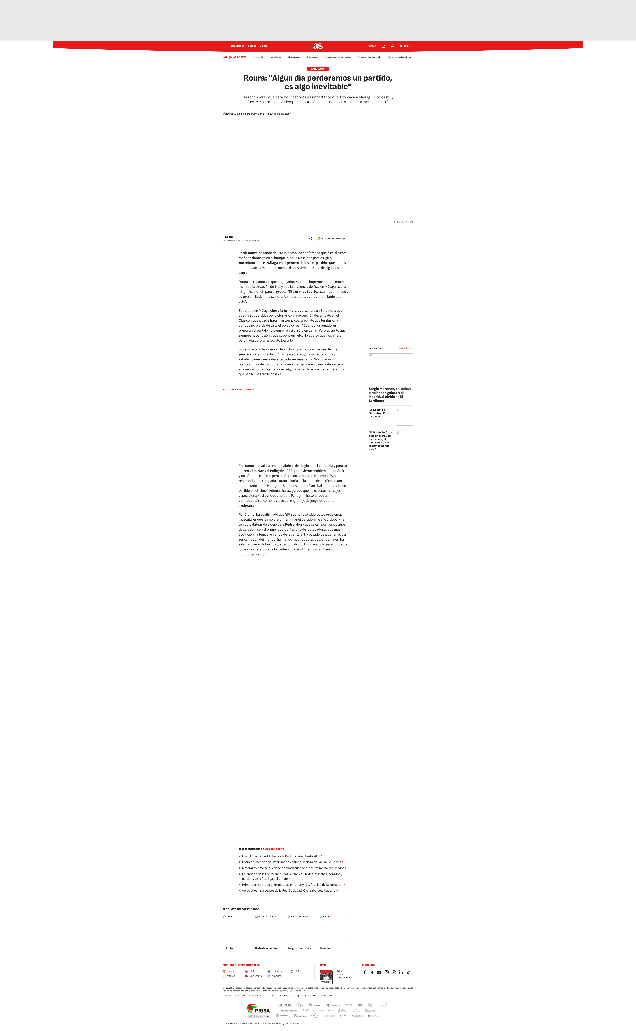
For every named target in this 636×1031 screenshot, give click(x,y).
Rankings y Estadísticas (399, 57)
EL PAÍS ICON (329, 1016)
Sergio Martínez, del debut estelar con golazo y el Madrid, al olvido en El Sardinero (390, 395)
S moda (343, 1016)
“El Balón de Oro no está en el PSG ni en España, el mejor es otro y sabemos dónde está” (381, 441)
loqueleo (358, 1016)
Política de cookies (281, 995)
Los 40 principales (299, 1005)
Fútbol (252, 46)
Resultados (237, 46)
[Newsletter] (383, 46)
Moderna (300, 1016)
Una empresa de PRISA (258, 1008)
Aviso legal (240, 995)
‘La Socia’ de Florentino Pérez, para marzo (380, 413)
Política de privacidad (258, 995)
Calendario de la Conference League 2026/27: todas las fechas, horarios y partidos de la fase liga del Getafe (292, 876)
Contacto (227, 995)
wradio (306, 1011)
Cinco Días (319, 1011)
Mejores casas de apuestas (337, 57)
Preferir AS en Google (334, 238)
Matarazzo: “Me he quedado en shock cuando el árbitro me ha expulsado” (293, 868)
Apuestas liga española (369, 57)
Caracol (382, 1005)
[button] (310, 239)
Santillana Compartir (333, 1005)
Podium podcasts (315, 1016)
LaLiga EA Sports (234, 57)
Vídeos (264, 46)
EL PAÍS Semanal (342, 1011)
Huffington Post (289, 1011)
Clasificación (294, 57)
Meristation (374, 1016)
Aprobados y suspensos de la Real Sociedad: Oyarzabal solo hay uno (288, 890)
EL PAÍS (284, 1005)
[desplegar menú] (225, 46)
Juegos (372, 46)
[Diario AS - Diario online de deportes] (318, 46)
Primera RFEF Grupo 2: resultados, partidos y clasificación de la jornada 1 (292, 884)
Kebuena (370, 1011)
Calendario (312, 57)
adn (370, 1005)
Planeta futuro (356, 1011)
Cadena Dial (331, 1011)
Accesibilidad (327, 995)
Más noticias (405, 348)
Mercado (258, 57)
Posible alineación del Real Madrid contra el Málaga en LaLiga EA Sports (291, 862)
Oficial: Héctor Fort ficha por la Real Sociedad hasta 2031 (281, 856)
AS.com (360, 1005)
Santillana (315, 1005)
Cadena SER (349, 1005)
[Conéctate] (393, 46)
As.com (228, 237)
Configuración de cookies (305, 995)
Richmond (282, 1015)
